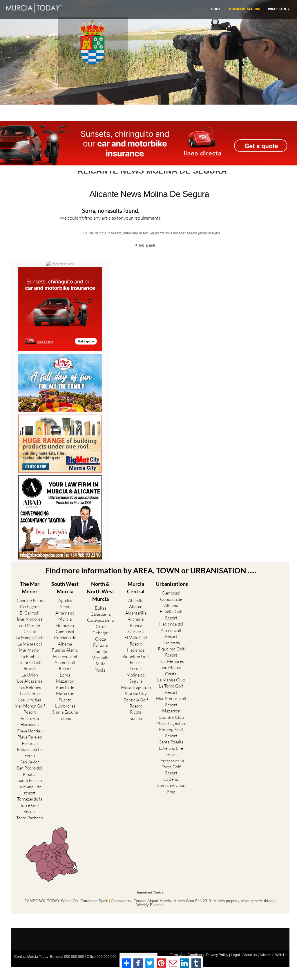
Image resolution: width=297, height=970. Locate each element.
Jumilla (100, 651)
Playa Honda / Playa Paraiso (29, 734)
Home (216, 9)
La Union (29, 675)
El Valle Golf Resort (135, 640)
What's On (277, 9)
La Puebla (30, 656)
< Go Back (145, 245)
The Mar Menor (29, 588)
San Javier (29, 762)
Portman (30, 743)
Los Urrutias (29, 700)
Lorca (65, 675)
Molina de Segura (244, 9)
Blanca (136, 625)
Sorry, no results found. (111, 211)
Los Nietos (29, 693)
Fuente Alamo (65, 650)
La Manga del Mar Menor (29, 647)
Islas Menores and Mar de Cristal (29, 625)
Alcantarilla (135, 613)
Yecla (100, 670)
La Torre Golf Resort (29, 665)
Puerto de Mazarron (65, 690)
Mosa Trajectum (136, 687)
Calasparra (100, 614)
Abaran (135, 606)
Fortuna (100, 645)
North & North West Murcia (100, 591)
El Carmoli (29, 613)
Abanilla (135, 600)
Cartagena (29, 606)
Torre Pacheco (29, 818)
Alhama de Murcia (65, 616)
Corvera (136, 631)
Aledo (64, 606)
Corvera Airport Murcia (152, 901)
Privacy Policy (217, 955)
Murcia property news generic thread (243, 901)
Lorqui (136, 668)
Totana (65, 718)
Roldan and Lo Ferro (30, 752)
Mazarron (65, 681)
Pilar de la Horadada (30, 721)
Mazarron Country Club (171, 714)
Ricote (136, 712)
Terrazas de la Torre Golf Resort (29, 805)
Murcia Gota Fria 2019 (192, 901)
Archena (136, 619)
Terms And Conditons (187, 955)
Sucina (136, 718)
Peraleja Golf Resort (136, 703)
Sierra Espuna (65, 712)
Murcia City (136, 693)
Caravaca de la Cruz (100, 623)
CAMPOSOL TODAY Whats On (51, 901)
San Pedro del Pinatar (29, 771)
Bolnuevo (65, 625)
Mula (100, 663)
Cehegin (100, 632)
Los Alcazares (29, 681)
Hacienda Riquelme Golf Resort (135, 656)
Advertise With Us (273, 955)
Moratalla (100, 657)
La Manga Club (30, 637)
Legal (235, 955)
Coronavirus (121, 901)
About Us (249, 955)
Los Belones (30, 687)
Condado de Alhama (65, 640)
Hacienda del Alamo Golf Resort (65, 663)
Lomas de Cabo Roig (171, 788)
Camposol (65, 631)
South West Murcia (65, 588)
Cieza (100, 639)
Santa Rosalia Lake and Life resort (29, 787)
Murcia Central (135, 588)
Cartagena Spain (94, 901)
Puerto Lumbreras (65, 703)
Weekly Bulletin (149, 905)
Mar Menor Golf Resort (30, 709)
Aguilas (65, 600)
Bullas (100, 608)
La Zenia (171, 779)
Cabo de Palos (30, 600)
